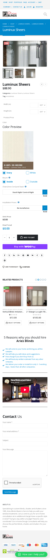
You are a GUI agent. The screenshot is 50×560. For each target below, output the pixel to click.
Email (28, 255)
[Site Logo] (10, 14)
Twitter (9, 255)
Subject (5, 440)
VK (33, 255)
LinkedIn (14, 255)
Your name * (7, 422)
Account (31, 2)
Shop (11, 2)
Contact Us (17, 7)
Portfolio (18, 2)
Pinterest (23, 255)
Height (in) (7, 111)
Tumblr (42, 255)
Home (5, 2)
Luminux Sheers (16, 93)
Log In (29, 7)
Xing (37, 255)
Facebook (5, 255)
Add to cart (29, 237)
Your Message (8, 449)
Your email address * (11, 431)
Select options (14, 323)
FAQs (25, 2)
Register (39, 7)
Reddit (5, 260)
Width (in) (7, 104)
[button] (45, 14)
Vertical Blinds (7, 309)
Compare (26, 267)
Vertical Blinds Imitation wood (22, 309)
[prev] (42, 84)
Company (6, 7)
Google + (19, 255)
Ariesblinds (10, 96)
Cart (40, 2)
